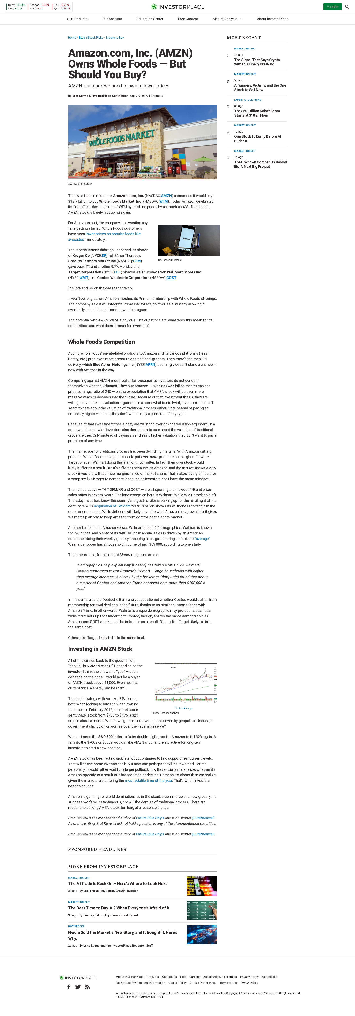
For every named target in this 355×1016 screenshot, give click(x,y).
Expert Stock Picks (91, 37)
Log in (334, 6)
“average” (202, 539)
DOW (11, 5)
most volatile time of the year (148, 780)
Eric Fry (88, 915)
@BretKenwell (202, 818)
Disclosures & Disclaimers (220, 977)
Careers (194, 977)
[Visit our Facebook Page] (69, 987)
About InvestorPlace (272, 19)
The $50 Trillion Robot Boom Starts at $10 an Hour (257, 113)
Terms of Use (229, 983)
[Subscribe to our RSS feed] (87, 987)
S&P (56, 5)
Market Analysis (225, 19)
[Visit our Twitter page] (78, 987)
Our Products (77, 19)
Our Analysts (112, 19)
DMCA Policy (249, 983)
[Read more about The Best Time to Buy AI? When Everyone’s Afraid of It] (202, 910)
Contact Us (169, 977)
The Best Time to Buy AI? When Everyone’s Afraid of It (118, 908)
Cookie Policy (177, 983)
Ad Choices (269, 977)
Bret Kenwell (81, 95)
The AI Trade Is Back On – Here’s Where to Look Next (117, 883)
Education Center (150, 19)
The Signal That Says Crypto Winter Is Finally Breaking (257, 62)
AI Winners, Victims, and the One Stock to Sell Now (260, 87)
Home (72, 37)
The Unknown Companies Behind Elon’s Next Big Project (260, 164)
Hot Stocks (76, 926)
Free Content (188, 19)
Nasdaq (34, 5)
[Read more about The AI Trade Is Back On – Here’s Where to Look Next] (202, 886)
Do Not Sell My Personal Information (140, 983)
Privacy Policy (249, 977)
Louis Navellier (93, 890)
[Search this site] (347, 6)
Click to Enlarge (183, 708)
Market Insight (79, 877)
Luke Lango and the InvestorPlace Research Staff (118, 945)
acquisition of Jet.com (112, 506)
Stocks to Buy (115, 37)
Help (183, 977)
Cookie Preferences (203, 983)
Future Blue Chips (149, 818)
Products (153, 977)
